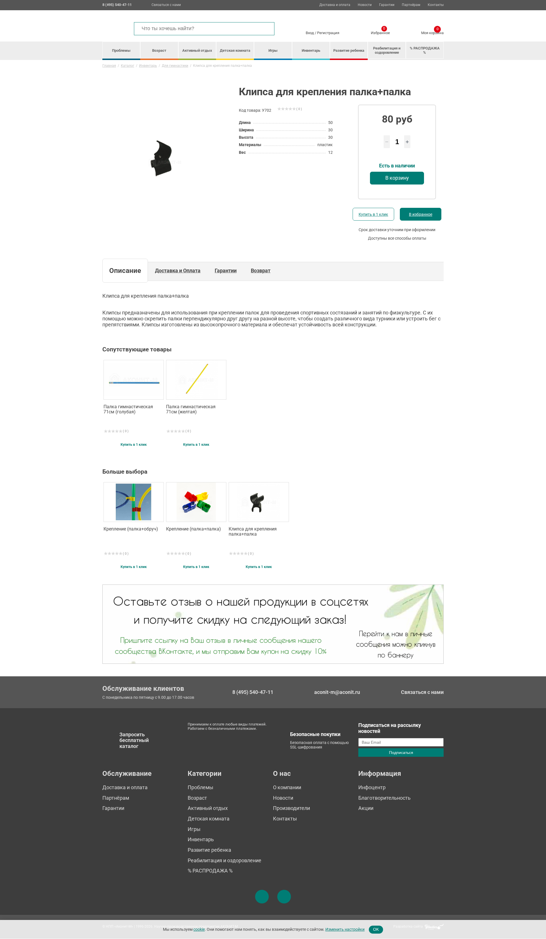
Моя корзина (432, 32)
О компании (287, 787)
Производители (291, 808)
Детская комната (235, 50)
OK (376, 929)
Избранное (380, 32)
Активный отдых (197, 50)
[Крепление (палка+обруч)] (134, 502)
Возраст (159, 50)
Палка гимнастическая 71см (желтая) (191, 409)
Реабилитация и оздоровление (386, 50)
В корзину (397, 178)
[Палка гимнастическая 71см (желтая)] (196, 380)
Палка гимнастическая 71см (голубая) (128, 409)
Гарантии (386, 5)
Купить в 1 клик (373, 214)
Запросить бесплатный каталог (134, 740)
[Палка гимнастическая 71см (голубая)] (134, 380)
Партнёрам (411, 5)
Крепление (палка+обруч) (131, 529)
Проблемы (121, 50)
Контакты (436, 5)
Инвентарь (311, 50)
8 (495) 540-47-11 (252, 692)
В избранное (420, 214)
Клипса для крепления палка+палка (253, 531)
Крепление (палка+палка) (193, 529)
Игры (273, 50)
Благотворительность (384, 798)
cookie (199, 929)
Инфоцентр (372, 787)
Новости (365, 5)
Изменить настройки (345, 929)
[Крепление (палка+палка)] (196, 502)
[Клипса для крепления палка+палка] (259, 502)
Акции (365, 808)
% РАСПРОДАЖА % (425, 50)
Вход (310, 33)
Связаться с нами (166, 5)
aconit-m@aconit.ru (337, 692)
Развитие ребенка (348, 50)
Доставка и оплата (334, 5)
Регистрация (328, 33)
